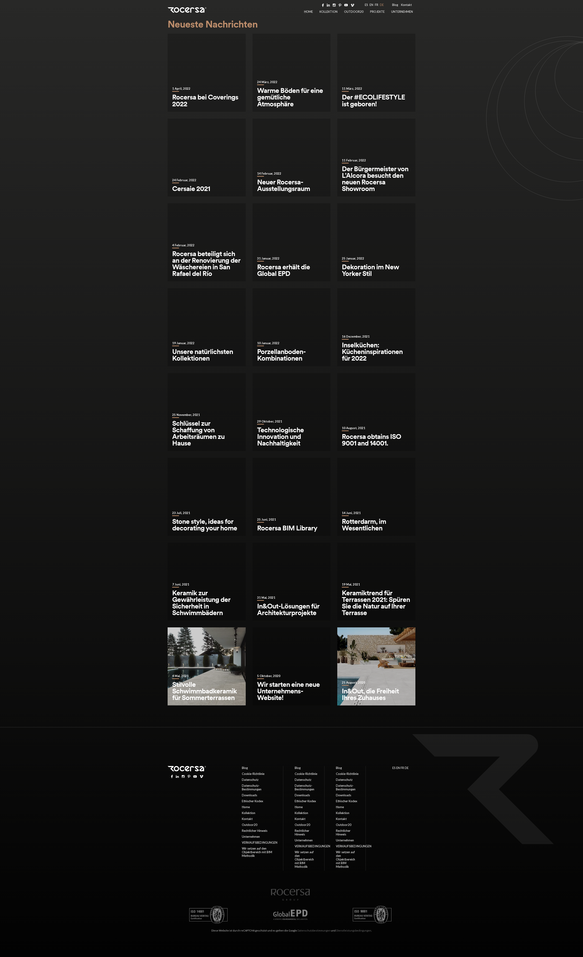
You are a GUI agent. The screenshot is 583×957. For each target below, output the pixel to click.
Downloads (249, 795)
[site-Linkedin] (328, 5)
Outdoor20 (353, 11)
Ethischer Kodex (252, 801)
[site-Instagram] (334, 5)
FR (376, 5)
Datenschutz (250, 779)
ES (366, 5)
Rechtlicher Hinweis (254, 830)
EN (371, 5)
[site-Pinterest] (340, 5)
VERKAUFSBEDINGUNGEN (259, 842)
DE (382, 5)
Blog (395, 5)
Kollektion (329, 11)
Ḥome (308, 11)
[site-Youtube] (346, 5)
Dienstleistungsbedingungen (353, 930)
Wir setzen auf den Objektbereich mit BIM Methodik (257, 852)
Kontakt (406, 5)
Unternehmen (402, 11)
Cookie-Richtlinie (253, 774)
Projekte (377, 11)
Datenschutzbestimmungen (313, 930)
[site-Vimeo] (352, 5)
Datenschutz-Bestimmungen (251, 787)
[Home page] (290, 899)
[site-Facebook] (323, 5)
